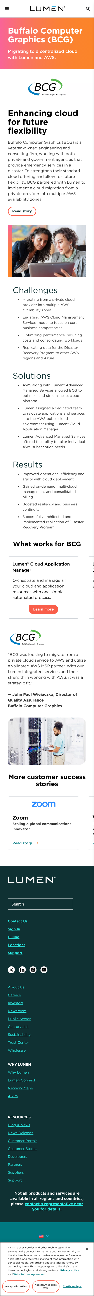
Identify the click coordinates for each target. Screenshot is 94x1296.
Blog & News (19, 1125)
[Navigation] (6, 8)
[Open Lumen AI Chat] (88, 8)
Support (15, 953)
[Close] (87, 1249)
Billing (13, 937)
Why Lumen (18, 1072)
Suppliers (16, 1172)
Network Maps (20, 1088)
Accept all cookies (16, 1286)
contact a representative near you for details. (54, 1206)
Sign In (14, 929)
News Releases (20, 1133)
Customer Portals (22, 1140)
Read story (22, 211)
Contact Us (18, 921)
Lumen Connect (21, 1080)
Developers (17, 1156)
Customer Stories (22, 1148)
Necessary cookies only (46, 1286)
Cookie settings (72, 1286)
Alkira (13, 1096)
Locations (16, 945)
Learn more (43, 609)
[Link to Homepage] (47, 8)
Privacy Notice (69, 1270)
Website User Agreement (29, 1274)
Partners (15, 1164)
